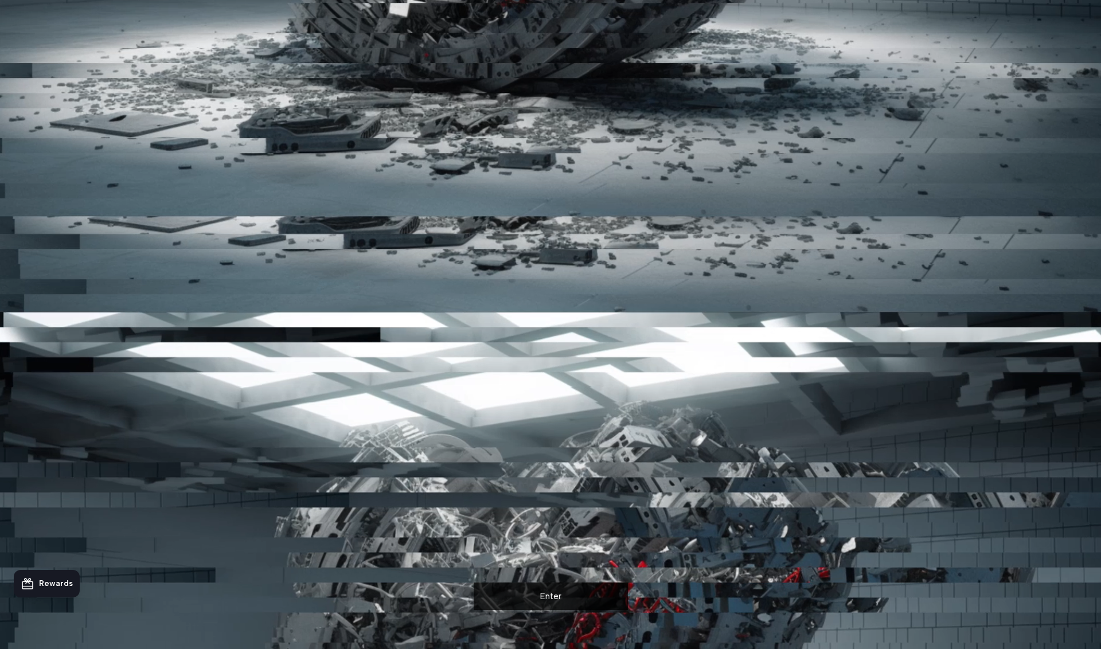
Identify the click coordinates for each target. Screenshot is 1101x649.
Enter (550, 596)
